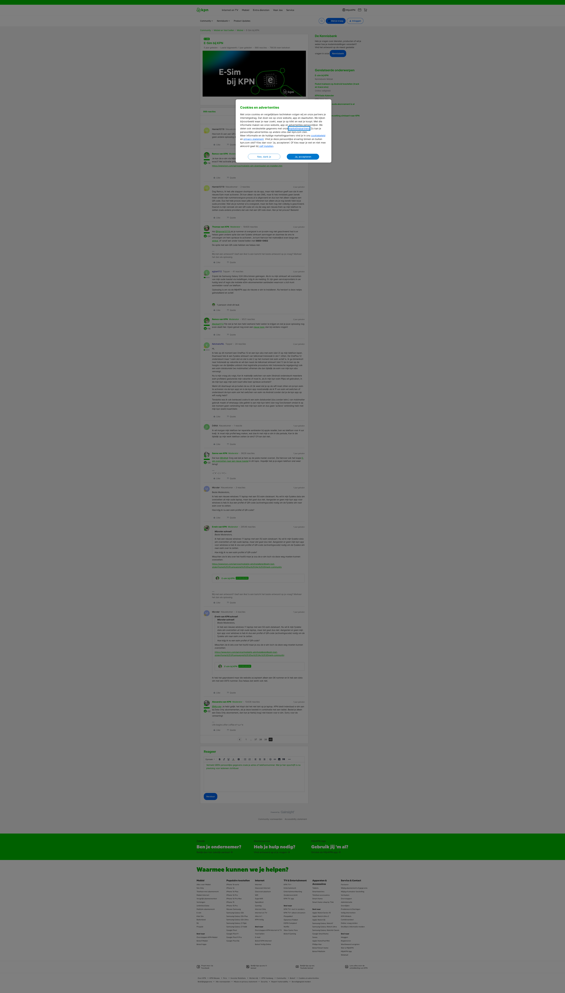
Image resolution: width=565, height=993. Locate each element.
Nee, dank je (264, 156)
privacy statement (254, 139)
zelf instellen (266, 146)
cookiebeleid (318, 135)
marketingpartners (299, 128)
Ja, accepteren (303, 156)
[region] (283, 131)
